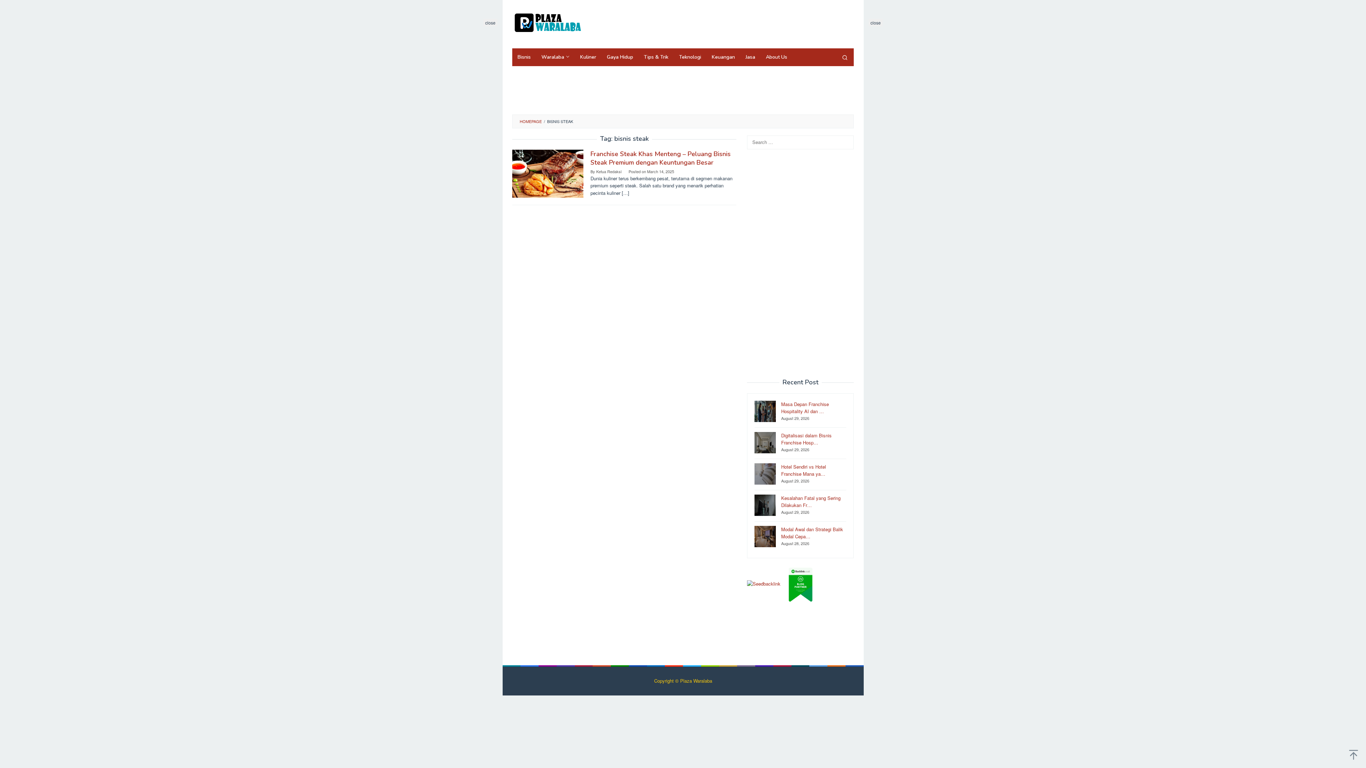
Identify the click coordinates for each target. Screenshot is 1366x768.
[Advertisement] (723, 23)
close (490, 23)
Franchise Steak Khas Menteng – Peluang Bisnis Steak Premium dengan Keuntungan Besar (661, 158)
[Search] (845, 57)
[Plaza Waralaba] (547, 22)
